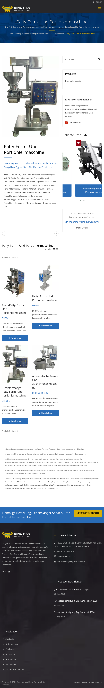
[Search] (99, 59)
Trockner (87, 485)
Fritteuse (15, 485)
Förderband (29, 488)
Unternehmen (11, 644)
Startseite (9, 639)
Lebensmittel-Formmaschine (41, 482)
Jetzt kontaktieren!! (88, 513)
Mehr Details (82, 227)
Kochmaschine (65, 485)
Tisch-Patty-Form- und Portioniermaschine (14, 309)
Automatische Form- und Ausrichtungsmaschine (45, 381)
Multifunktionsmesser (24, 482)
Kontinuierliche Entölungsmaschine (31, 485)
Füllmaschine (74, 478)
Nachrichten (10, 664)
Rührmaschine (47, 478)
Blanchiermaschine (77, 485)
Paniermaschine (72, 482)
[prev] (4, 234)
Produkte (9, 649)
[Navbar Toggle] (99, 8)
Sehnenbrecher (20, 488)
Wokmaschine (64, 478)
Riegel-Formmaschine (59, 482)
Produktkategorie (32, 34)
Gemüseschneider (85, 478)
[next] (56, 234)
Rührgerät (55, 478)
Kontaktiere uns (53, 488)
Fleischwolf (37, 478)
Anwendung (10, 659)
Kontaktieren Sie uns (14, 669)
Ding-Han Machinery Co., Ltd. (28, 682)
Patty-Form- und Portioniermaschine (80, 34)
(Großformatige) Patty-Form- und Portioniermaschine (14, 391)
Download (75, 122)
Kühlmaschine (9, 488)
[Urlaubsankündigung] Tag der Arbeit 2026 (74, 612)
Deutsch (99, 2)
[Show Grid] (53, 249)
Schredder (95, 478)
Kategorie (19, 34)
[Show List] (57, 249)
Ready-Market (96, 682)
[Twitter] (6, 571)
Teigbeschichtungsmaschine (87, 482)
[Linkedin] (9, 571)
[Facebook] (3, 571)
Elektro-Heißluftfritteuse (51, 485)
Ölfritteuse (8, 485)
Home (12, 34)
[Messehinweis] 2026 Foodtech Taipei (71, 589)
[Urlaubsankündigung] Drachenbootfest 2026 (75, 600)
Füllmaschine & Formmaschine (52, 34)
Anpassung (10, 654)
